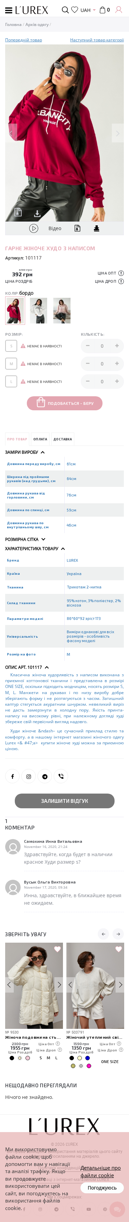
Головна (13, 24)
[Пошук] (66, 9)
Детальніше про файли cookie (100, 1171)
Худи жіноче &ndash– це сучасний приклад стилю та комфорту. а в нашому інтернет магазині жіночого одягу (64, 734)
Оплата (40, 439)
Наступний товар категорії (97, 40)
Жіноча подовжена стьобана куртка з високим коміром (34, 1036)
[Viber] (61, 776)
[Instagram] (28, 776)
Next (118, 133)
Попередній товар (23, 40)
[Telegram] (44, 776)
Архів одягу (37, 24)
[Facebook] (12, 776)
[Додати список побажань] (57, 949)
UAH (85, 10)
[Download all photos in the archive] (18, 212)
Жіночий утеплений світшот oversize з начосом (95, 1036)
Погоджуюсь (102, 1187)
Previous (11, 133)
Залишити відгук (64, 801)
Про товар (17, 439)
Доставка (62, 439)
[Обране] (74, 9)
